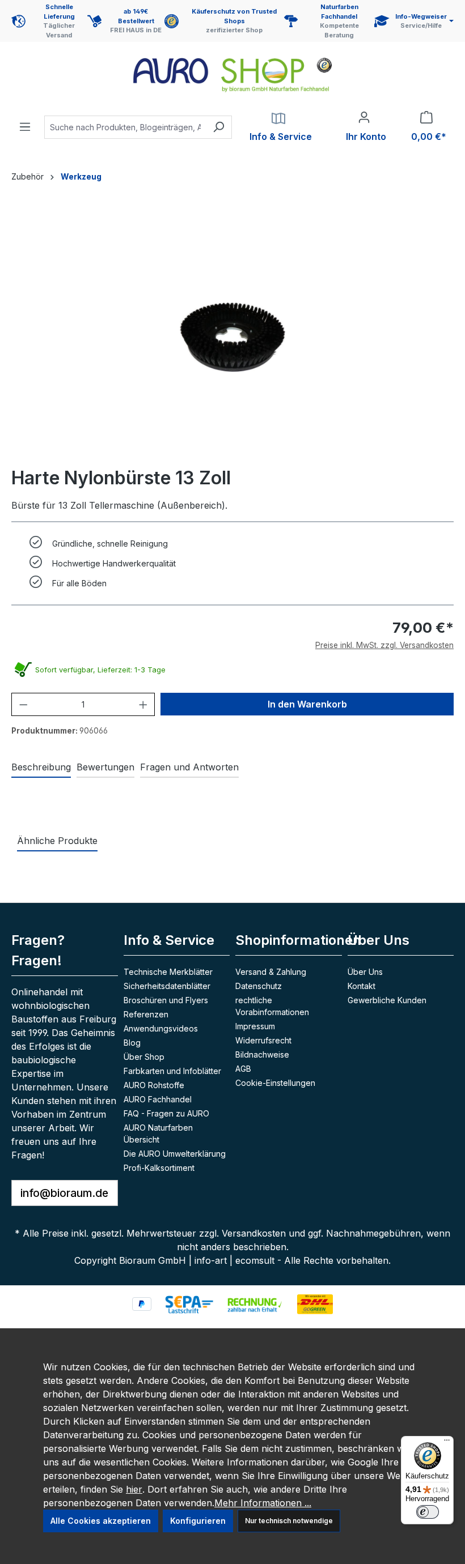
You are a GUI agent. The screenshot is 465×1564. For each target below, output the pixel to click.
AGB (243, 1068)
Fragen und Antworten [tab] (189, 767)
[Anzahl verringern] (23, 704)
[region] (232, 336)
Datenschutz (258, 986)
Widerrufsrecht (263, 1040)
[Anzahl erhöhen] (143, 704)
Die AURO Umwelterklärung (175, 1153)
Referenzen (146, 1014)
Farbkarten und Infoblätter (172, 1071)
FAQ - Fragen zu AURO (166, 1113)
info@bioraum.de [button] (64, 1193)
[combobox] (125, 127)
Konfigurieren (198, 1520)
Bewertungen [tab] (105, 767)
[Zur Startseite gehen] (232, 75)
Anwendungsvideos (161, 1028)
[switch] (427, 1512)
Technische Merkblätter (168, 972)
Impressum (255, 1026)
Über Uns (365, 972)
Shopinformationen (298, 940)
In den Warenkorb (307, 704)
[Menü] (25, 123)
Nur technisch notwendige (289, 1520)
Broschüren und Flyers (166, 1000)
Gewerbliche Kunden (387, 1000)
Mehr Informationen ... (262, 1502)
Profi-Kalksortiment (159, 1168)
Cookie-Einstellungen (275, 1083)
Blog (132, 1042)
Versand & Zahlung (270, 972)
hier (134, 1489)
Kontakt (361, 986)
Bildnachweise (262, 1054)
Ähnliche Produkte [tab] (57, 840)
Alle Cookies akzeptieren (100, 1520)
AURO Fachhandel (158, 1099)
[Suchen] (218, 127)
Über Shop (144, 1057)
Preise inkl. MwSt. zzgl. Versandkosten (384, 645)
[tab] (41, 767)
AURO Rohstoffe (154, 1085)
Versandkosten (254, 1233)
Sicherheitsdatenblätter (167, 986)
